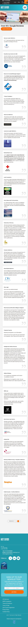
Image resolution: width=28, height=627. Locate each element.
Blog (19, 2)
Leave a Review (6, 29)
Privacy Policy (6, 609)
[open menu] (25, 7)
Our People (23, 2)
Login (15, 2)
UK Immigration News (8, 553)
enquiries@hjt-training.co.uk (7, 3)
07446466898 (7, 0)
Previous (11, 521)
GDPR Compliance (7, 601)
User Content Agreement (9, 607)
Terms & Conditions (7, 603)
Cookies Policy (6, 611)
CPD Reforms (6, 599)
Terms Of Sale (6, 605)
